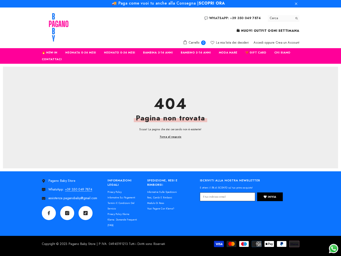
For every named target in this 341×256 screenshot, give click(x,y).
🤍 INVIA (269, 197)
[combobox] (280, 18)
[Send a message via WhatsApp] (333, 248)
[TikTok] (86, 213)
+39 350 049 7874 (78, 189)
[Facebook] (49, 213)
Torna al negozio (171, 137)
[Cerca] (283, 18)
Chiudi (296, 4)
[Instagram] (67, 213)
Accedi (258, 42)
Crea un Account (287, 42)
